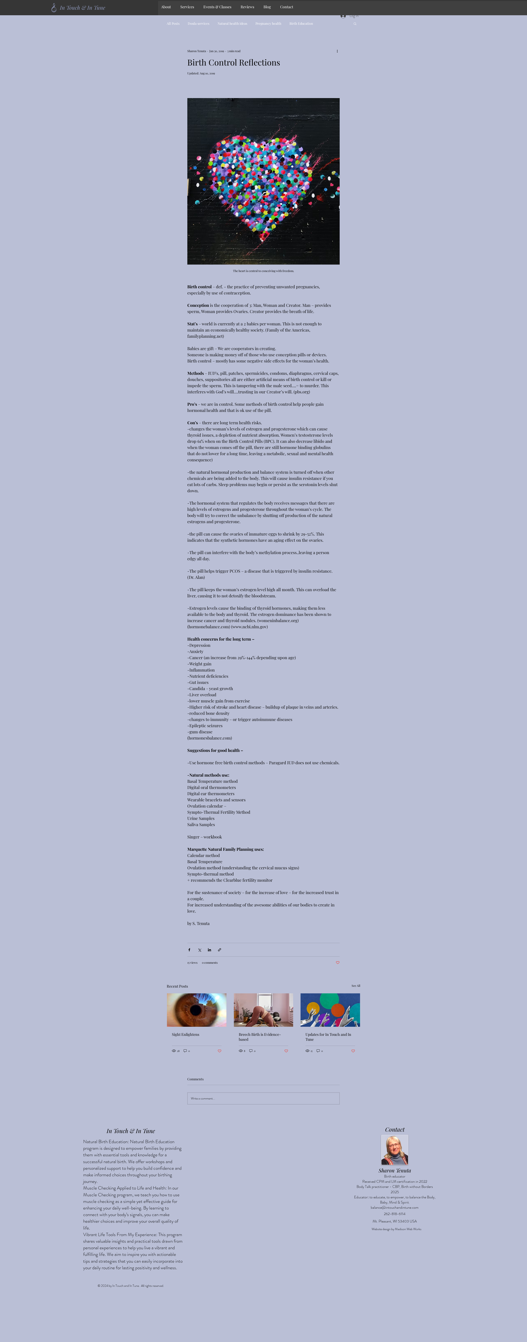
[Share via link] (220, 950)
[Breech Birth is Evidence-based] (263, 1010)
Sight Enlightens (185, 1034)
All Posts (173, 23)
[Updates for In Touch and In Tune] (330, 1010)
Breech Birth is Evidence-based (260, 1037)
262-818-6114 (395, 1214)
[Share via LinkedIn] (209, 950)
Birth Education (301, 23)
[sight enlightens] (196, 1010)
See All (356, 986)
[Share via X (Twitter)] (199, 950)
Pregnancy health (268, 23)
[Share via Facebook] (189, 950)
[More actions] (337, 50)
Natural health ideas (232, 23)
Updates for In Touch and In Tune (328, 1037)
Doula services (198, 23)
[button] (188, 7)
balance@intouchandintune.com (395, 1207)
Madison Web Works (408, 1229)
